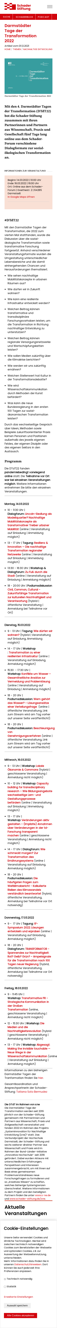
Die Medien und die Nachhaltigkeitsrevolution (26, 1027)
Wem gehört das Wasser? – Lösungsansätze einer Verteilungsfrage (29, 703)
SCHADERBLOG (24, 16)
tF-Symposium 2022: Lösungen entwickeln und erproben (26, 927)
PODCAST (43, 16)
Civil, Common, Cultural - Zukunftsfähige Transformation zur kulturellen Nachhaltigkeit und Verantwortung (29, 595)
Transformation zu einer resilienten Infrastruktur (24, 654)
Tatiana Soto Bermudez (31, 1092)
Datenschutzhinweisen (27, 1264)
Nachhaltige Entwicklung (37, 49)
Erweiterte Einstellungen (18, 1297)
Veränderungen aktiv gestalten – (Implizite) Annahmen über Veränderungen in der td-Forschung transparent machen (30, 827)
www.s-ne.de (43, 1195)
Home (8, 49)
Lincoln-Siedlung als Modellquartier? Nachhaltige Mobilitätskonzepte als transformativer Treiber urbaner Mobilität (30, 521)
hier (40, 1078)
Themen (17, 49)
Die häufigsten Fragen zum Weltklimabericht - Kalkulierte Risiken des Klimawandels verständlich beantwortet (27, 885)
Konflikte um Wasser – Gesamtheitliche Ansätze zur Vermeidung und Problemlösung (29, 677)
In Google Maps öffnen (21, 197)
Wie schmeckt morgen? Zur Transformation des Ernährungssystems (26, 855)
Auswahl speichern (17, 1305)
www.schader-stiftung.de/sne (27, 1198)
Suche (6, 16)
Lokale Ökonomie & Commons (26, 768)
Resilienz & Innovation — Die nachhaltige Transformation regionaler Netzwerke (28, 548)
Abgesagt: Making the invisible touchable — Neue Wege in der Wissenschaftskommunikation (29, 1050)
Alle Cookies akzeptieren (20, 1315)
